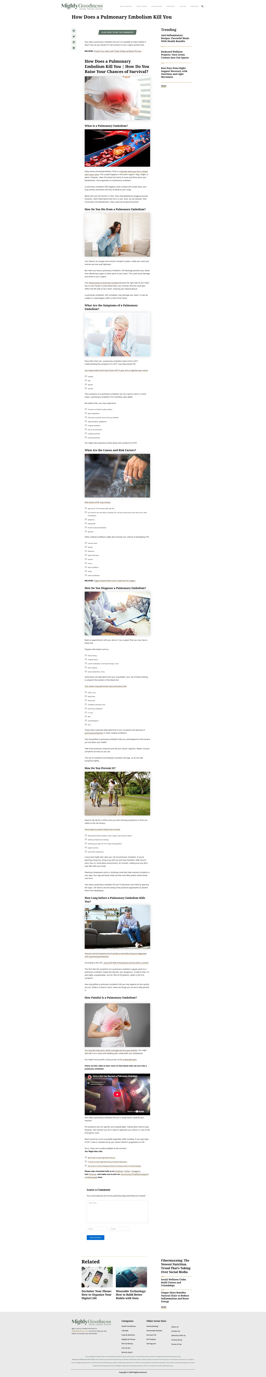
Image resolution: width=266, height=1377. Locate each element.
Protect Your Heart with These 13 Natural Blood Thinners (117, 51)
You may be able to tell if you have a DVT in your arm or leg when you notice (116, 370)
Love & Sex (183, 6)
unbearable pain (130, 1059)
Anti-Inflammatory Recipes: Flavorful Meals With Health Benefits (175, 38)
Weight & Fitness (141, 6)
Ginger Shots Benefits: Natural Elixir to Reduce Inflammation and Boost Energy (175, 1297)
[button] (202, 6)
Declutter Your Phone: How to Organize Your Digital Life (97, 1294)
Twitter (127, 1171)
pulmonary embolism (94, 733)
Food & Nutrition (156, 6)
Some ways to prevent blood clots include (102, 829)
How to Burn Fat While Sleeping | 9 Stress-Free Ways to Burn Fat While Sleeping (114, 1166)
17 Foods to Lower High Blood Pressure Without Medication (107, 1162)
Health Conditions (126, 6)
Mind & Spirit (194, 6)
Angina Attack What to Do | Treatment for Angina (114, 581)
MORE (163, 86)
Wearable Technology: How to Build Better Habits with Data (131, 1294)
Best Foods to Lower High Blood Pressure (101, 1158)
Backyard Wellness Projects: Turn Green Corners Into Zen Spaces (175, 54)
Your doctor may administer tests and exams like (105, 686)
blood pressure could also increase (103, 283)
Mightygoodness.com (80, 1331)
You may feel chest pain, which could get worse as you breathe (111, 1050)
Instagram (135, 1171)
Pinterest (92, 1174)
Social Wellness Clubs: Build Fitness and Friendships (173, 1282)
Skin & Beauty (171, 6)
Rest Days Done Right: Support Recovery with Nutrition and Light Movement (174, 72)
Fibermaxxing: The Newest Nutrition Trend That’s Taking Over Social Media (175, 1266)
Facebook (119, 1171)
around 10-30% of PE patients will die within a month (125, 963)
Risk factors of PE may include (97, 502)
